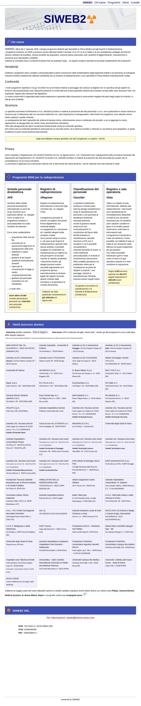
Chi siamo (100, 2)
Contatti (135, 2)
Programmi (114, 2)
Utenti (125, 2)
